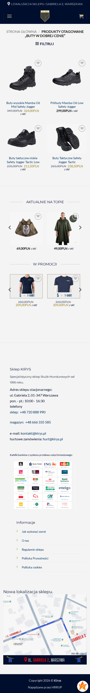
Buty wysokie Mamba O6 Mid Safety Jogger (23, 105)
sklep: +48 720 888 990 (27, 412)
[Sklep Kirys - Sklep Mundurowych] (45, 16)
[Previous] (10, 236)
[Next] (80, 236)
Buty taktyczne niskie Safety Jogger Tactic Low (23, 160)
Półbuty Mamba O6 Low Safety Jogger (66, 105)
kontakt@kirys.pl (34, 433)
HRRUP (57, 687)
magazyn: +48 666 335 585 (30, 422)
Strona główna (21, 31)
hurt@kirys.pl (53, 439)
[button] (9, 16)
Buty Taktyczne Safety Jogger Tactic (66, 160)
